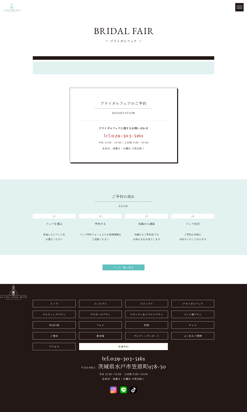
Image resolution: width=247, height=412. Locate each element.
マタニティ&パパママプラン (146, 314)
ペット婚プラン (193, 314)
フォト (100, 325)
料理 (146, 325)
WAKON (54, 325)
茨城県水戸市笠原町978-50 (132, 366)
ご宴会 (54, 335)
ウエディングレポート (146, 335)
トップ (54, 303)
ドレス (193, 325)
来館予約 (123, 346)
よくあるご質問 (193, 335)
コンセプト (100, 303)
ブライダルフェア (192, 303)
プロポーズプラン (100, 314)
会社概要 (5, 395)
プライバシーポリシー (13, 405)
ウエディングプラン (54, 314)
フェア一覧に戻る (123, 267)
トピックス (146, 303)
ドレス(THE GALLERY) (14, 400)
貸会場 (100, 335)
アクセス (54, 346)
